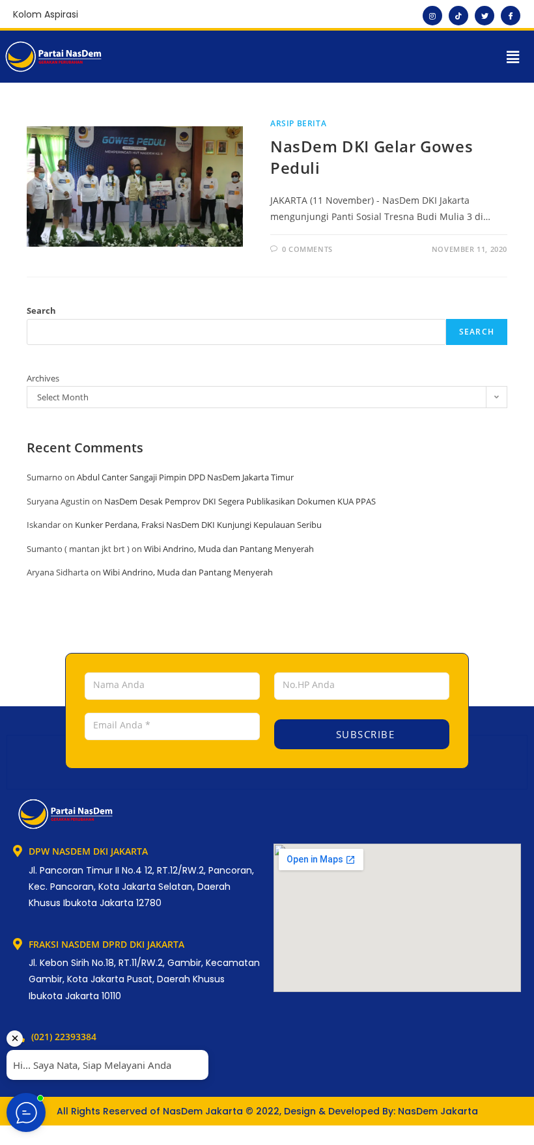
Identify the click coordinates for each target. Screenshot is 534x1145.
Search (41, 310)
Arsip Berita (298, 123)
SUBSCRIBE (363, 734)
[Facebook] (510, 15)
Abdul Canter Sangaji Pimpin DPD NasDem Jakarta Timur (185, 477)
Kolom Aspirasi (45, 14)
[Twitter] (484, 15)
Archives (43, 378)
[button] (513, 56)
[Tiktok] (458, 15)
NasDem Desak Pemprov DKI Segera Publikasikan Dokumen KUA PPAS (240, 501)
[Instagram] (432, 15)
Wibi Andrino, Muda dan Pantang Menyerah (229, 549)
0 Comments (307, 249)
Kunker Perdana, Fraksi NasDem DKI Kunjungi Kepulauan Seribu (198, 525)
